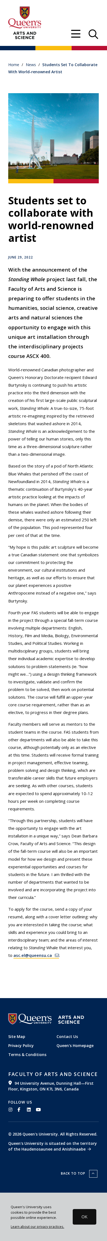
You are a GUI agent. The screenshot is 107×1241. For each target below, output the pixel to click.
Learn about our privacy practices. (37, 1226)
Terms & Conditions (27, 1054)
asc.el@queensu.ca (32, 955)
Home (13, 64)
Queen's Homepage (75, 1045)
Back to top (73, 1173)
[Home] (24, 35)
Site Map (16, 1036)
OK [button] (84, 1216)
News (31, 64)
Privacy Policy (21, 1045)
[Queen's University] (24, 17)
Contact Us (67, 1036)
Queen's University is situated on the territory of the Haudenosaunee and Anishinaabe (52, 1146)
